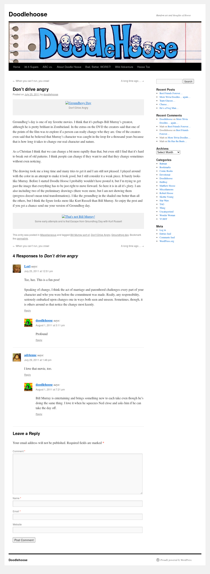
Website (17, 524)
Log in (163, 230)
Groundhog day (120, 234)
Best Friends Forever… (171, 93)
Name (17, 498)
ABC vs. (48, 67)
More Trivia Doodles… (179, 137)
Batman (163, 163)
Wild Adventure (124, 67)
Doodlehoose (28, 13)
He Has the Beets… (177, 141)
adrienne (30, 355)
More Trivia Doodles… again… (175, 96)
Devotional (165, 174)
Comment (19, 451)
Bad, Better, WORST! (98, 67)
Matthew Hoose (167, 185)
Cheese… (164, 104)
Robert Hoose (166, 193)
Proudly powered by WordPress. (176, 559)
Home (16, 67)
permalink (22, 238)
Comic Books (166, 170)
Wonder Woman (167, 215)
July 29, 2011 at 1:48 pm (37, 360)
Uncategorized (166, 211)
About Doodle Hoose (69, 67)
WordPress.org (167, 241)
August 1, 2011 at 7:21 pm (50, 389)
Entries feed (165, 233)
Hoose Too (143, 67)
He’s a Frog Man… (169, 108)
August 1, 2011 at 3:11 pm (50, 325)
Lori (27, 266)
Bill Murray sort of (80, 234)
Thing (162, 207)
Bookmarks (165, 167)
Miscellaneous (48, 234)
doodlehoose (50, 94)
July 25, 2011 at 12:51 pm (38, 271)
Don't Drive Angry (100, 234)
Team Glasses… (167, 100)
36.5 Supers (31, 67)
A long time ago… (132, 80)
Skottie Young (166, 196)
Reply (27, 310)
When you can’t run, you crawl (31, 80)
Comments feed (167, 237)
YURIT (163, 218)
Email (17, 511)
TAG (162, 204)
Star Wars (164, 200)
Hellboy (163, 182)
